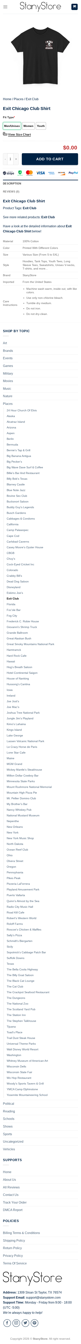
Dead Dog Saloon (18, 581)
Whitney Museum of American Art (27, 1060)
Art (5, 343)
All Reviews (11, 1187)
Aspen (11, 433)
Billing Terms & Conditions (21, 1233)
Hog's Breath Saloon (19, 667)
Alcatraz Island (16, 421)
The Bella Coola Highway (22, 969)
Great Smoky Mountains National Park (30, 644)
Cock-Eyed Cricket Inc (20, 564)
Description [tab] (12, 183)
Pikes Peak (13, 878)
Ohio (10, 855)
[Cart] (74, 7)
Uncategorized (13, 1141)
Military (8, 373)
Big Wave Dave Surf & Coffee (25, 467)
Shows (8, 1126)
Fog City (12, 615)
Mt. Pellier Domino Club (21, 798)
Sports (7, 1134)
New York (12, 832)
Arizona (11, 427)
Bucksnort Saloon (18, 501)
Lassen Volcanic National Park (25, 741)
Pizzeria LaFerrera (18, 883)
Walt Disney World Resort (22, 1049)
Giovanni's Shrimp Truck (22, 627)
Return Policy (12, 1248)
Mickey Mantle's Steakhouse (24, 769)
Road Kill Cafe (15, 912)
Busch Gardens (16, 512)
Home (7, 99)
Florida (11, 604)
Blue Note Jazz (16, 490)
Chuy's (11, 558)
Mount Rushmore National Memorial (29, 786)
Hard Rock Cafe (17, 655)
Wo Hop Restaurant (19, 1077)
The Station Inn (16, 1015)
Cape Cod (13, 535)
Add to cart (50, 159)
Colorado (12, 570)
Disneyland (13, 587)
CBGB (10, 553)
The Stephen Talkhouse (21, 1020)
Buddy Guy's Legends (20, 507)
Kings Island (14, 729)
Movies (8, 381)
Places (18, 99)
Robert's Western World (21, 918)
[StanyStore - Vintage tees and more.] (40, 7)
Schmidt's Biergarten (19, 940)
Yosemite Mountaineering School (27, 1094)
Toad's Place (14, 1032)
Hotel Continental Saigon (22, 672)
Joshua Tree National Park (23, 712)
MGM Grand (14, 764)
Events (8, 358)
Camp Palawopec (18, 530)
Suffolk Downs (15, 958)
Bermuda (12, 444)
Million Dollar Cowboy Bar (23, 775)
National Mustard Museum (23, 815)
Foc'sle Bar (14, 609)
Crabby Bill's (14, 575)
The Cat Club (15, 986)
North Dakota (15, 843)
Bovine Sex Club (17, 495)
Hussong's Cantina (18, 684)
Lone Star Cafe (16, 752)
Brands (8, 350)
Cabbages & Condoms (21, 518)
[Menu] (5, 7)
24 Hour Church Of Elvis (22, 410)
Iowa (10, 689)
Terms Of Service (15, 1263)
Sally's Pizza (14, 935)
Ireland (11, 695)
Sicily (10, 946)
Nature (7, 396)
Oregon (11, 866)
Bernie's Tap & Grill (18, 450)
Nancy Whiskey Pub (19, 809)
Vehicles (9, 1149)
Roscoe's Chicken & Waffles (24, 929)
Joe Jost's (13, 701)
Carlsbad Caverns (18, 541)
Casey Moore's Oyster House (25, 547)
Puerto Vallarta (16, 895)
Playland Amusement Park (23, 889)
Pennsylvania (15, 872)
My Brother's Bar (17, 804)
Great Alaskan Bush (19, 638)
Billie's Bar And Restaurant (23, 473)
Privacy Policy (13, 1255)
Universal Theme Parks (21, 1043)
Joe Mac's (13, 707)
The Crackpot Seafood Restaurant (28, 992)
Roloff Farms (15, 923)
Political (8, 1103)
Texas (10, 963)
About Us (9, 1179)
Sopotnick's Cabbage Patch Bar (26, 952)
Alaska (11, 416)
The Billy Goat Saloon (20, 975)
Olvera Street (15, 861)
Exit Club (32, 99)
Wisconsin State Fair (19, 1072)
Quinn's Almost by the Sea (23, 901)
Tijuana (11, 1026)
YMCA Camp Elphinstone (22, 1089)
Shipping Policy (14, 1240)
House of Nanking (18, 678)
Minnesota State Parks (21, 781)
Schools (8, 1118)
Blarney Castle (16, 484)
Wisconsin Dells (16, 1066)
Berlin (10, 438)
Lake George (15, 735)
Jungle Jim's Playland (20, 718)
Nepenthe (13, 821)
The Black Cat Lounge (20, 980)
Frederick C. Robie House (23, 621)
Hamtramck (14, 649)
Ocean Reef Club (17, 849)
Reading (9, 1111)
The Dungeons (16, 997)
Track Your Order (15, 1202)
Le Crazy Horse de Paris (22, 746)
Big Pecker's (14, 461)
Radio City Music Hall (20, 906)
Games (8, 366)
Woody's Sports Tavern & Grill (25, 1083)
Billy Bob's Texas (17, 478)
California (12, 524)
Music (7, 388)
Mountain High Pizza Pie (22, 792)
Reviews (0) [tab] (11, 191)
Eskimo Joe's (15, 592)
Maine (10, 758)
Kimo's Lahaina (16, 724)
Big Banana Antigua (19, 455)
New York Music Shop (20, 838)
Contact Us (10, 1194)
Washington (14, 1055)
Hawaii (11, 661)
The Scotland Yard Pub (21, 1009)
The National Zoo (17, 1003)
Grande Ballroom (17, 632)
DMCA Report (12, 1210)
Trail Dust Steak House (21, 1038)
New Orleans (15, 826)
